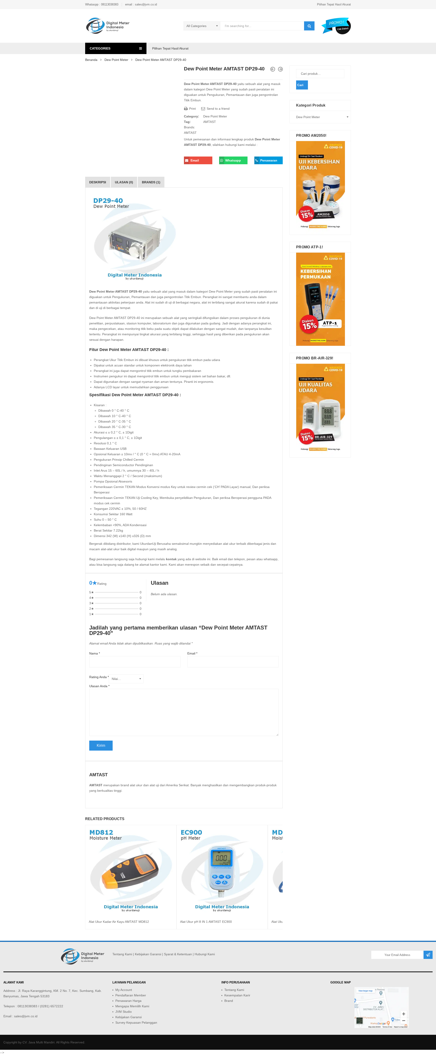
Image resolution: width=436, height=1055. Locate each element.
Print (192, 108)
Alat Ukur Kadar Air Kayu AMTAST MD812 (119, 921)
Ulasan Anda (99, 686)
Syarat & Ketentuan (178, 954)
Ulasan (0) (124, 182)
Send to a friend (218, 108)
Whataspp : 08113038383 (101, 4)
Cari (300, 85)
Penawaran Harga (128, 1001)
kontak (171, 559)
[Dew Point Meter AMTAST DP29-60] (280, 69)
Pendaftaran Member (130, 995)
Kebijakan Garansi (148, 954)
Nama (94, 653)
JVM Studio (123, 1011)
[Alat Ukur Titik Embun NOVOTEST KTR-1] (272, 69)
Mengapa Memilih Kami (132, 1006)
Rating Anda (99, 677)
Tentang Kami (122, 954)
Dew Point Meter (116, 60)
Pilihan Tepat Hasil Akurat (334, 4)
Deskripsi (97, 182)
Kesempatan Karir (237, 995)
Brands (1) (151, 182)
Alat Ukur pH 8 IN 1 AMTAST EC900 (206, 921)
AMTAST (209, 122)
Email (192, 653)
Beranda (91, 60)
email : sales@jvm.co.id (141, 4)
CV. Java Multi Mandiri (38, 1042)
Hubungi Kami (205, 954)
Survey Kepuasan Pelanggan (136, 1022)
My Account (123, 990)
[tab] (97, 182)
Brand (228, 1001)
